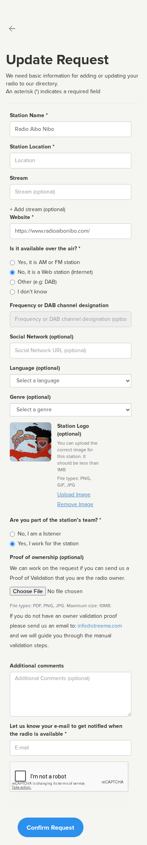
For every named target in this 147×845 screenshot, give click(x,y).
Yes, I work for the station (48, 543)
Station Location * (32, 146)
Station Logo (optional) (73, 430)
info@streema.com (100, 625)
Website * (22, 217)
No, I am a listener (39, 533)
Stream (19, 178)
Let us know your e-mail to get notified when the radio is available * (66, 730)
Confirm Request (50, 828)
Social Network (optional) (41, 336)
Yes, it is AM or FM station (49, 262)
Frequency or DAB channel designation (59, 305)
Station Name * (29, 115)
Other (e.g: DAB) (37, 282)
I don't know (32, 291)
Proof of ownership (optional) (46, 557)
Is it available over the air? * (45, 248)
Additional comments (37, 665)
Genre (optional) (30, 397)
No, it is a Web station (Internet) (55, 272)
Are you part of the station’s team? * (55, 520)
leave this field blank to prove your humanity (29, 7)
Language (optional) (35, 368)
